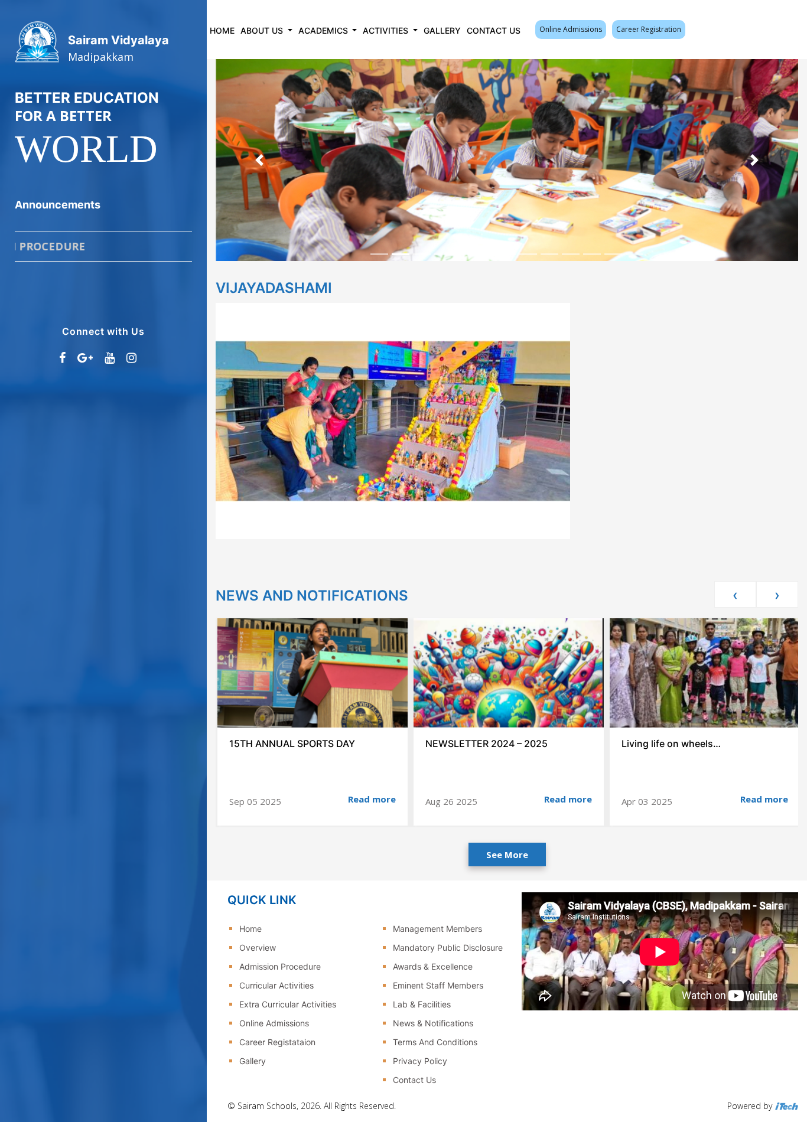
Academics (324, 30)
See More (507, 854)
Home (222, 30)
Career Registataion (277, 1042)
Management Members (437, 929)
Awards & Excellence (433, 966)
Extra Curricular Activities (287, 1004)
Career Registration (648, 29)
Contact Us (493, 30)
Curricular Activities (276, 985)
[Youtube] (110, 358)
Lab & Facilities (422, 1004)
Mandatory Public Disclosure (448, 947)
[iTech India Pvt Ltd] (786, 1105)
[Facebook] (62, 358)
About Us (262, 30)
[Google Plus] (85, 358)
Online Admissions (570, 29)
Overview (257, 947)
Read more (372, 799)
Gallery (442, 30)
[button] (259, 160)
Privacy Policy (420, 1061)
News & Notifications (433, 1023)
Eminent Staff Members (438, 985)
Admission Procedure (280, 966)
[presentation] (735, 594)
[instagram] (131, 358)
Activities (387, 30)
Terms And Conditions (435, 1042)
